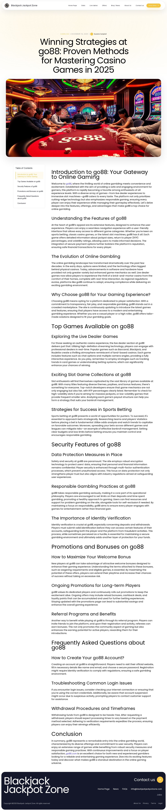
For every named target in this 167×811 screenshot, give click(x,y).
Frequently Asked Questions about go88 (28, 197)
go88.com (71, 753)
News (116, 789)
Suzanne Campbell (100, 34)
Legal (160, 803)
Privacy (146, 803)
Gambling (64, 34)
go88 (68, 183)
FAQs (124, 789)
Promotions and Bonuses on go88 (30, 191)
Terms (153, 803)
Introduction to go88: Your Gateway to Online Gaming (27, 175)
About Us (137, 803)
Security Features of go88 (27, 186)
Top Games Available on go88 (28, 181)
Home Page (104, 789)
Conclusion (21, 203)
